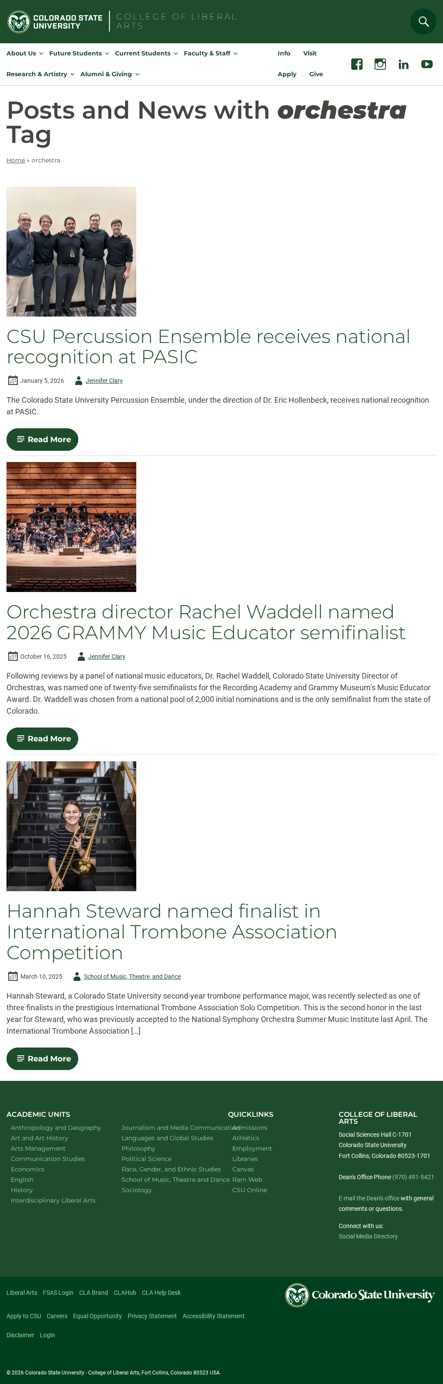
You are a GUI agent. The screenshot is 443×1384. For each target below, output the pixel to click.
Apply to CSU (23, 1316)
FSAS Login (58, 1292)
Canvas (243, 1169)
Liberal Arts (21, 1292)
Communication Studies (55, 1158)
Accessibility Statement (214, 1316)
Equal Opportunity (97, 1316)
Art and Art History (50, 1138)
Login (47, 1335)
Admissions (249, 1128)
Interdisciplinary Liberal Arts (55, 1200)
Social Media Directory (368, 1236)
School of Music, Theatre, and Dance (125, 978)
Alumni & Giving (106, 74)
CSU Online (249, 1190)
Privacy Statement (152, 1316)
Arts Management (50, 1148)
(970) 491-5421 (413, 1177)
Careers (57, 1316)
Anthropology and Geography (55, 1127)
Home (15, 160)
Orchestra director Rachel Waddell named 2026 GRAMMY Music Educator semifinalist (206, 622)
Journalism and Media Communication (166, 1127)
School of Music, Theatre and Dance (166, 1179)
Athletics (245, 1138)
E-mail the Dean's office (369, 1198)
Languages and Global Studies (166, 1138)
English (33, 1179)
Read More (53, 442)
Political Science (157, 1158)
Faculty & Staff (207, 53)
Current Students (142, 53)
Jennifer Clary (97, 382)
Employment (252, 1148)
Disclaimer (20, 1335)
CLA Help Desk (161, 1292)
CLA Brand (93, 1292)
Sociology (148, 1190)
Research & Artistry (36, 74)
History (33, 1190)
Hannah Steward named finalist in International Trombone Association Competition (171, 932)
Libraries (245, 1159)
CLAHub (125, 1292)
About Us (21, 53)
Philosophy (149, 1148)
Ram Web (247, 1180)
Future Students (75, 53)
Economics (38, 1169)
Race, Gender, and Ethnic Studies (166, 1169)
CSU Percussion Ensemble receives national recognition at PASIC (208, 347)
